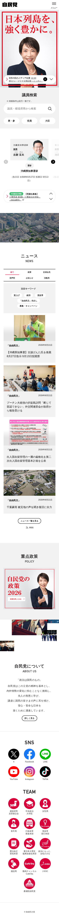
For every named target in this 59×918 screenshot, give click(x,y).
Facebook (29, 756)
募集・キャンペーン (28, 306)
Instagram (29, 773)
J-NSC (45, 871)
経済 (28, 295)
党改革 (40, 295)
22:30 (29, 79)
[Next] (51, 79)
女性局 (45, 811)
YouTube (14, 773)
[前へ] (51, 193)
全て (12, 272)
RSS (31, 527)
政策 (29, 272)
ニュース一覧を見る (29, 521)
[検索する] (50, 109)
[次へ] (51, 199)
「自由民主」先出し (28, 301)
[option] (29, 162)
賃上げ (17, 295)
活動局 (46, 278)
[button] (5, 162)
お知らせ (29, 278)
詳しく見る (29, 718)
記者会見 (46, 272)
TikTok (45, 773)
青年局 (14, 831)
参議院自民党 (29, 885)
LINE (45, 756)
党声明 (12, 278)
